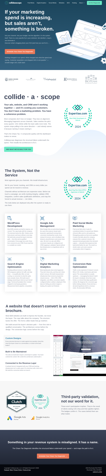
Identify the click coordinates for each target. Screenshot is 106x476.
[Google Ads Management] (42, 218)
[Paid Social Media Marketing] (75, 218)
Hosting (74, 3)
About (81, 3)
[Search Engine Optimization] (9, 259)
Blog (11, 470)
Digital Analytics (41, 3)
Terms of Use (27, 470)
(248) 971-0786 (97, 472)
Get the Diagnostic (94, 3)
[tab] (26, 341)
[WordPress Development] (9, 218)
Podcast (6, 470)
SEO (68, 3)
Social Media (52, 3)
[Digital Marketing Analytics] (42, 259)
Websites (61, 3)
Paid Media (31, 3)
